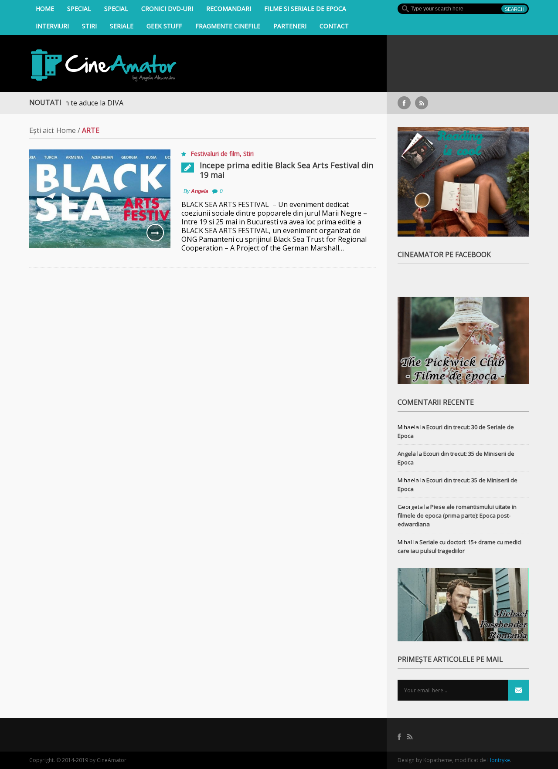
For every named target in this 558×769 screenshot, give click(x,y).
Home (45, 8)
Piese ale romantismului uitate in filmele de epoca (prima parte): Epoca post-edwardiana (457, 515)
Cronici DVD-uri (167, 8)
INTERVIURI (52, 26)
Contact (334, 26)
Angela (199, 191)
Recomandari (228, 8)
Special (79, 8)
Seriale (121, 26)
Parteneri (289, 26)
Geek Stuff (164, 26)
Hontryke (498, 760)
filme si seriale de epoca (305, 8)
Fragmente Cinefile (227, 26)
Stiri (89, 26)
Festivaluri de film (215, 153)
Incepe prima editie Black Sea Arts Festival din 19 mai (286, 170)
